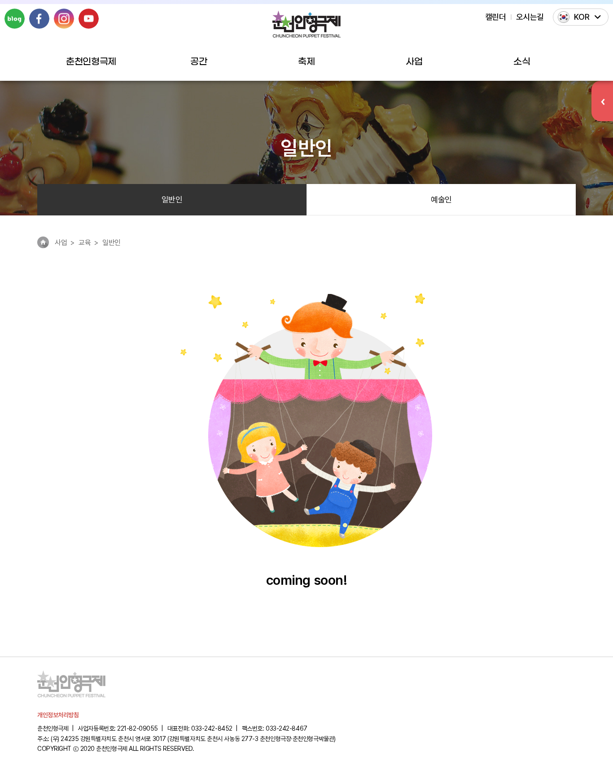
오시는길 (530, 17)
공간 (198, 62)
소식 (521, 62)
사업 (414, 62)
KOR (582, 17)
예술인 (441, 199)
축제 (306, 62)
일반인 (172, 199)
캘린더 (495, 17)
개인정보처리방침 (58, 715)
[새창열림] (14, 19)
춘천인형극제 (91, 62)
